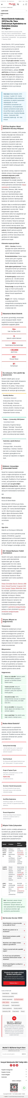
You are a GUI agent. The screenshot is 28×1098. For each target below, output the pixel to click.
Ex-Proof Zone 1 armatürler (20, 852)
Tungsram (20, 586)
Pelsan (4, 583)
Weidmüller (19, 588)
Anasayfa (4, 7)
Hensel (8, 586)
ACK (24, 586)
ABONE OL (24, 1054)
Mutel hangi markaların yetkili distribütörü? (11, 937)
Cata (3, 588)
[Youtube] (17, 1065)
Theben (12, 588)
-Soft (5, 1096)
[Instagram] (14, 1065)
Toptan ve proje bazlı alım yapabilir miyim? (13, 950)
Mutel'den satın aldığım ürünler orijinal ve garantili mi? (12, 943)
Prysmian (13, 586)
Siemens (20, 583)
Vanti (24, 588)
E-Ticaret (9, 1096)
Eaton (3, 586)
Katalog (26, 1)
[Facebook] (11, 1065)
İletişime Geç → (14, 983)
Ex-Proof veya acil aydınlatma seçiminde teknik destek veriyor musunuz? (12, 957)
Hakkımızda (20, 1)
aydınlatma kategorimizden (17, 607)
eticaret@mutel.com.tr (10, 1)
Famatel (7, 588)
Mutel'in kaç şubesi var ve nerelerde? (10, 930)
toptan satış (6, 776)
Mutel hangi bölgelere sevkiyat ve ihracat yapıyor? (13, 964)
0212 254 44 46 (3, 1)
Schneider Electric (12, 583)
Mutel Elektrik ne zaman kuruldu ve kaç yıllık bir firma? (12, 924)
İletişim (23, 1)
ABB (25, 583)
